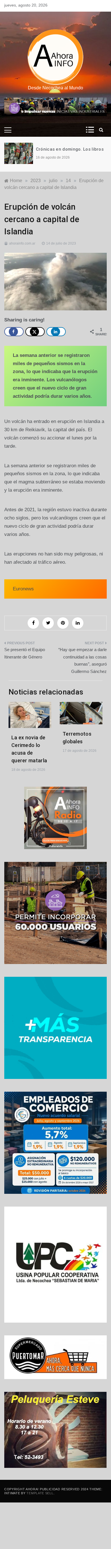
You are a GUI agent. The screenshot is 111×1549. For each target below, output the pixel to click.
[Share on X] (35, 331)
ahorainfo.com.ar (22, 243)
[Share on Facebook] (14, 331)
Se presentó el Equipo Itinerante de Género (24, 653)
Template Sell (39, 1493)
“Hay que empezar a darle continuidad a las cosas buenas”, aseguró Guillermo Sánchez (82, 660)
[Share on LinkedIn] (56, 331)
